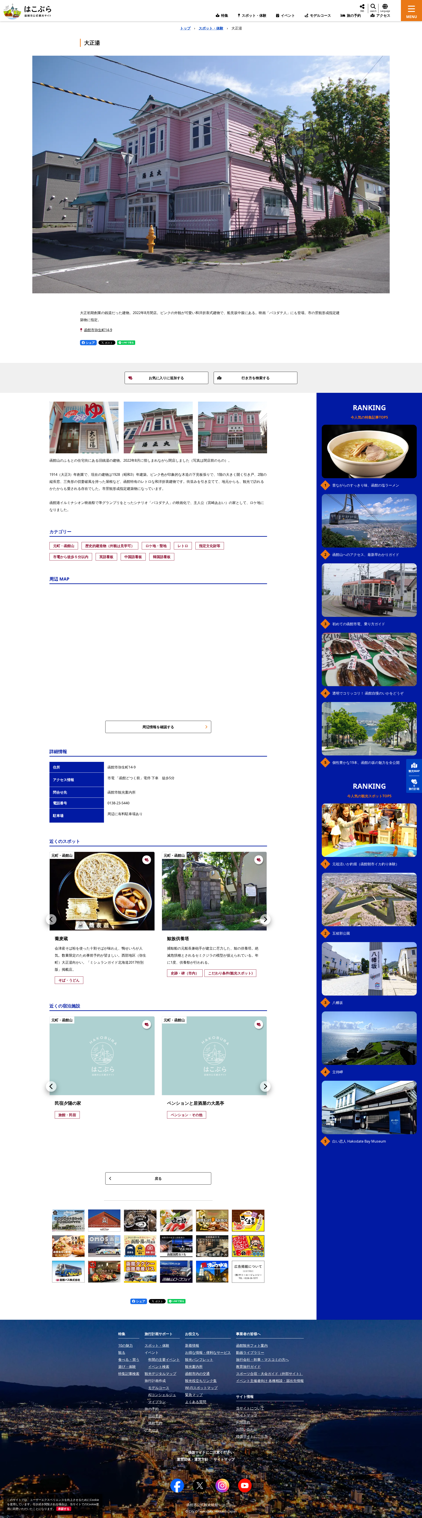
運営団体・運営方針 (192, 1459)
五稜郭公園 (341, 933)
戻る (158, 1178)
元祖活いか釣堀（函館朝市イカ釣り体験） (365, 864)
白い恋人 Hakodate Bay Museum (359, 1141)
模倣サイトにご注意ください (211, 1452)
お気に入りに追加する (166, 377)
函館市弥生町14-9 (98, 329)
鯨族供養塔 (178, 938)
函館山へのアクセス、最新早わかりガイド (365, 554)
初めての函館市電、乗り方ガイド (358, 623)
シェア (90, 342)
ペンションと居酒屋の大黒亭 (195, 1103)
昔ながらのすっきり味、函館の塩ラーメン (365, 485)
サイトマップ (224, 1459)
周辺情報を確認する (158, 726)
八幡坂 (337, 1002)
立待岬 (337, 1072)
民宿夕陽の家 (68, 1103)
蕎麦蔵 (61, 938)
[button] (51, 919)
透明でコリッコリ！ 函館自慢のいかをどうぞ (368, 693)
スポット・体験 (211, 28)
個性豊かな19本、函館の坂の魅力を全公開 (366, 762)
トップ (185, 28)
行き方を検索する (256, 377)
